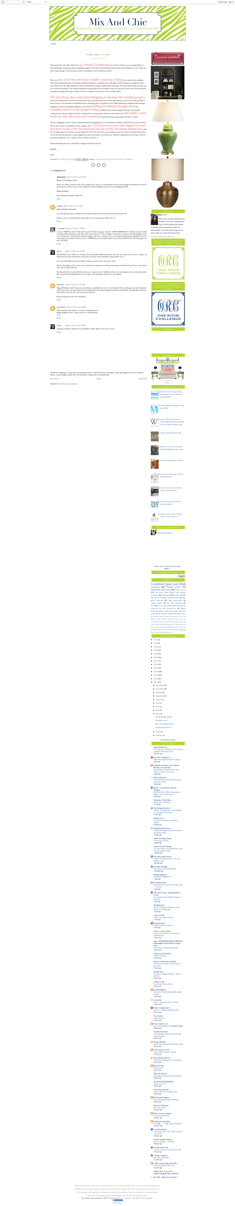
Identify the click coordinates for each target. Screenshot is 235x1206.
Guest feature (162, 606)
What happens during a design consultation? (168, 1076)
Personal (128, 159)
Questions (174, 629)
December (160, 685)
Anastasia (61, 285)
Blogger (172, 740)
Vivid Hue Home (160, 883)
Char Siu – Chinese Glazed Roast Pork (166, 1010)
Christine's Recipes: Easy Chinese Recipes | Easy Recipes (166, 766)
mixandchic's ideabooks (164, 533)
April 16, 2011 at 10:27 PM (75, 325)
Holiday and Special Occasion (109, 159)
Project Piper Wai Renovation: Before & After (168, 1044)
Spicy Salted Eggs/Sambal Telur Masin (166, 1100)
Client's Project (157, 603)
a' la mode (61, 228)
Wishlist (174, 614)
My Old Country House (162, 857)
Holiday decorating (167, 624)
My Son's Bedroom (174, 603)
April (158, 714)
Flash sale (170, 622)
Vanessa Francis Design (163, 846)
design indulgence (160, 875)
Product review (173, 587)
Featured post (160, 622)
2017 (156, 661)
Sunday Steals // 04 (160, 1084)
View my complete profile (162, 236)
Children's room (178, 619)
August (159, 699)
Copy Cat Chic (159, 915)
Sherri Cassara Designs (162, 1113)
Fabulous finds (163, 611)
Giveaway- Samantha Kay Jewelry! (170, 460)
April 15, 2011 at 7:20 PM (75, 228)
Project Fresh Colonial (161, 841)
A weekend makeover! (163, 727)
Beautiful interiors (178, 616)
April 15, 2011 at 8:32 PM (75, 251)
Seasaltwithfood (160, 990)
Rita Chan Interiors (160, 1108)
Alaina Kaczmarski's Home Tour (164, 1165)
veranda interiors (160, 1129)
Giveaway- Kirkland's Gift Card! (169, 433)
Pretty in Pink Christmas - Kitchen (165, 1052)
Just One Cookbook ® (162, 757)
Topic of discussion (156, 632)
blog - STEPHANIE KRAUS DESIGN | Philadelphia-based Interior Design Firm (168, 943)
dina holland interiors (162, 1058)
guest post (166, 632)
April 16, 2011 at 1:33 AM (75, 285)
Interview (162, 627)
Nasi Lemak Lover (161, 1024)
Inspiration (175, 611)
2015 (156, 668)
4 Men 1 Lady (159, 982)
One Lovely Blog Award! (164, 724)
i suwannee (158, 1000)
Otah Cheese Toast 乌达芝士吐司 (165, 869)
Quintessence (159, 818)
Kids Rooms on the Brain (162, 802)
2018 (156, 657)
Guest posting (155, 624)
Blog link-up (167, 619)
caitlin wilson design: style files (165, 1163)
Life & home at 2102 (161, 1050)
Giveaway (155, 587)
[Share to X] (81, 159)
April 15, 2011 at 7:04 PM (72, 206)
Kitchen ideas (159, 566)
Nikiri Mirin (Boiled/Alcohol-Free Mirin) (167, 760)
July (157, 703)
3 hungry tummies (161, 1155)
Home (99, 379)
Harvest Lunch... (159, 1068)
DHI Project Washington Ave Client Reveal (167, 1060)
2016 (156, 664)
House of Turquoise (161, 1105)
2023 (156, 640)
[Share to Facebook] (84, 159)
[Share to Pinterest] (86, 159)
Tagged (182, 629)
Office (168, 616)
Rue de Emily (159, 1066)
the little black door (161, 1147)
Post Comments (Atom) (68, 384)
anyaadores (61, 307)
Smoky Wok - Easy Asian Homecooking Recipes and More (166, 1172)
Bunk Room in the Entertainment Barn (166, 948)
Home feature (179, 624)
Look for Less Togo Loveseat (163, 917)
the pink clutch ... (160, 923)
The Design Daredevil (162, 808)
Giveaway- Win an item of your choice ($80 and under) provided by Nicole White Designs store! (171, 422)
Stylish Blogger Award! (163, 717)
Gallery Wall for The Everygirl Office (166, 1092)
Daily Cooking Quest (162, 1008)
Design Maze (158, 972)
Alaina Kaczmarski (161, 1090)
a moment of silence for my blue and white (167, 1150)
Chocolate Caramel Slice (161, 1158)
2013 (156, 675)
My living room (165, 629)
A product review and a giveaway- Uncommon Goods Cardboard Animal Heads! (170, 394)
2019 (156, 654)
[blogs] (117, 1201)
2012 (156, 679)
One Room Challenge (159, 598)
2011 (156, 682)
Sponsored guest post (160, 589)
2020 (156, 650)
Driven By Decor (160, 778)
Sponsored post (156, 608)
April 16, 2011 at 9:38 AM (76, 307)
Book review (180, 590)
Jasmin (59, 206)
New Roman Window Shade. (163, 984)
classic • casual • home (162, 931)
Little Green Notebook (162, 954)
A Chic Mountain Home (161, 1116)
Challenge (165, 595)
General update (179, 622)
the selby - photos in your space (165, 1177)
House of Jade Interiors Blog (165, 961)
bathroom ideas (171, 566)
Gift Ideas (183, 614)
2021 (156, 647)
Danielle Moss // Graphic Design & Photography (131, 1198)
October (159, 692)
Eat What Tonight (160, 867)
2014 (156, 672)
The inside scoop (163, 614)
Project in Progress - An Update (164, 1142)
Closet (152, 622)
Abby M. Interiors (160, 1074)
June (158, 707)
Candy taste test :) (159, 1018)
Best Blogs (117, 1203)
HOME (53, 44)
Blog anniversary (175, 600)
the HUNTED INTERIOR (163, 1082)
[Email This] (76, 159)
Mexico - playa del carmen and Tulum (166, 1002)
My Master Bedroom (176, 606)
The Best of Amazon (160, 956)
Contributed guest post (164, 583)
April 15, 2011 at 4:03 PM (76, 177)
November (160, 689)
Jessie (59, 251)
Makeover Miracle (158, 616)
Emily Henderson (160, 747)
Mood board (177, 595)
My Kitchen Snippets (161, 1097)
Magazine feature (172, 627)
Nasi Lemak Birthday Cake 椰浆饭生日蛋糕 (168, 1026)
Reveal (153, 606)
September (160, 696)
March (158, 732)
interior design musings (163, 1139)
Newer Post (54, 379)
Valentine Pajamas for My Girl (163, 925)
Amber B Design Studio (162, 838)
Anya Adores (158, 1016)
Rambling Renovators (162, 828)
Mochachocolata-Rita (162, 1121)
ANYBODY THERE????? (162, 877)
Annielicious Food (161, 1032)
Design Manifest (160, 1042)
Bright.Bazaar (159, 905)
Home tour (154, 627)
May (158, 710)
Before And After (156, 619)
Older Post (143, 379)
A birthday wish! (161, 720)
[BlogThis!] (79, 159)
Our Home (159, 592)
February (159, 735)
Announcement (171, 608)
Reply (59, 199)
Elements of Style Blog (162, 800)
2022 (156, 643)
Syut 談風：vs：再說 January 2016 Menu (168, 1124)
